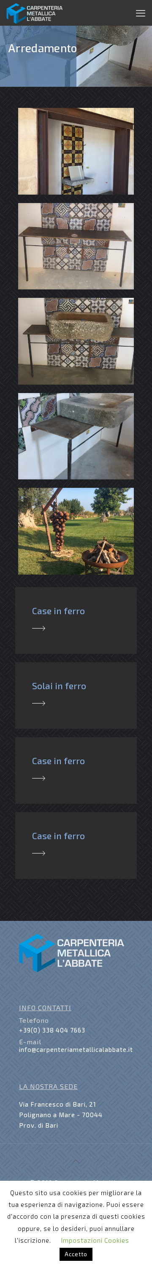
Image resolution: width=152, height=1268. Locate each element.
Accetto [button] (76, 1254)
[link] (38, 628)
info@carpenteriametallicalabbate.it (76, 1049)
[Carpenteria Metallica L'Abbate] (34, 12)
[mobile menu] (140, 12)
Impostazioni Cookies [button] (95, 1240)
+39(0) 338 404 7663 (52, 1030)
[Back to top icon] (76, 1161)
